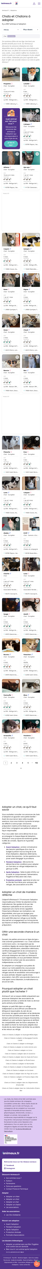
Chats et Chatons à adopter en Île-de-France (20, 1060)
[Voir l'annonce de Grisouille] (11, 738)
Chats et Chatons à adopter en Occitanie (20, 1070)
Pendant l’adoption (14, 862)
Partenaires (10, 1183)
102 (36, 763)
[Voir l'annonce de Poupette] (11, 87)
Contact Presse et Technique (17, 1189)
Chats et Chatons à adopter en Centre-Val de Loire (20, 1047)
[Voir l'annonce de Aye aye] (31, 170)
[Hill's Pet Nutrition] (15, 3)
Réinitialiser (11, 36)
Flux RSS (14, 1258)
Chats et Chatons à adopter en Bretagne (20, 1044)
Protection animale (14, 880)
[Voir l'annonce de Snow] (11, 333)
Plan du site (6, 1260)
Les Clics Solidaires (13, 1215)
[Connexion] (34, 4)
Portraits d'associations (15, 1235)
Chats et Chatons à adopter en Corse (20, 1050)
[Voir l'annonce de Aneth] (31, 617)
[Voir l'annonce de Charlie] (11, 577)
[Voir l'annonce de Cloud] (31, 333)
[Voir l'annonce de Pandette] (31, 738)
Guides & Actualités (16, 1260)
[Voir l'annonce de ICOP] (31, 536)
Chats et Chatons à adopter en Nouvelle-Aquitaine (20, 1067)
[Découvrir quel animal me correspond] (11, 128)
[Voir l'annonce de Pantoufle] (11, 698)
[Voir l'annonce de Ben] (31, 373)
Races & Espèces (28, 1260)
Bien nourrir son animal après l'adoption (21, 1250)
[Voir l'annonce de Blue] (31, 698)
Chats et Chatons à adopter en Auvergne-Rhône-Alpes (20, 1035)
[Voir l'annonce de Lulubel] (31, 87)
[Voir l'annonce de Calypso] (31, 495)
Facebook (10, 1165)
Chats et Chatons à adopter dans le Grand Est (20, 1054)
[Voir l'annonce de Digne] (31, 292)
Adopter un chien (12, 1196)
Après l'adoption (12, 1229)
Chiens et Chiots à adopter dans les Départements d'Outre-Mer (21, 1084)
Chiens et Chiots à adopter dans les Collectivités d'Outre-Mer (21, 1089)
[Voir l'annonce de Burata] (11, 657)
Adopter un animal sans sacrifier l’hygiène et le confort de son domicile (22, 1245)
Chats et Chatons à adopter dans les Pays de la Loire (20, 1074)
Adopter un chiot (12, 1199)
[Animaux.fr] (6, 3)
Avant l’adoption (13, 847)
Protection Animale (13, 1232)
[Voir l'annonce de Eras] (31, 455)
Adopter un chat (12, 1202)
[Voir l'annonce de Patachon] (31, 657)
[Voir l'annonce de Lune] (11, 495)
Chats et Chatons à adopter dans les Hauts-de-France (20, 1057)
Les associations (12, 1207)
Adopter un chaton (13, 1204)
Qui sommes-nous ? (13, 1178)
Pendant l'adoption (13, 1227)
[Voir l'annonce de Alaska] (11, 536)
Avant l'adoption (12, 1224)
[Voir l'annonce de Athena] (11, 170)
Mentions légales (23, 1258)
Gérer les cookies (33, 1258)
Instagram (10, 1168)
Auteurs (9, 1181)
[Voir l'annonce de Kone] (11, 292)
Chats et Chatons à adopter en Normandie (20, 1064)
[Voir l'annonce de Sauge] (11, 617)
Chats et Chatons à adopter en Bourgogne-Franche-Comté (21, 1039)
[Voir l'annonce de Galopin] (31, 252)
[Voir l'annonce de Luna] (31, 577)
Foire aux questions (13, 1186)
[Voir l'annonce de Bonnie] (11, 373)
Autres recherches (25, 1265)
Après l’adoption (12, 872)
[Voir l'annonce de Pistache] (11, 455)
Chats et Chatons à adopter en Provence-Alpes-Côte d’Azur (21, 1078)
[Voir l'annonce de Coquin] (11, 252)
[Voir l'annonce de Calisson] (31, 128)
